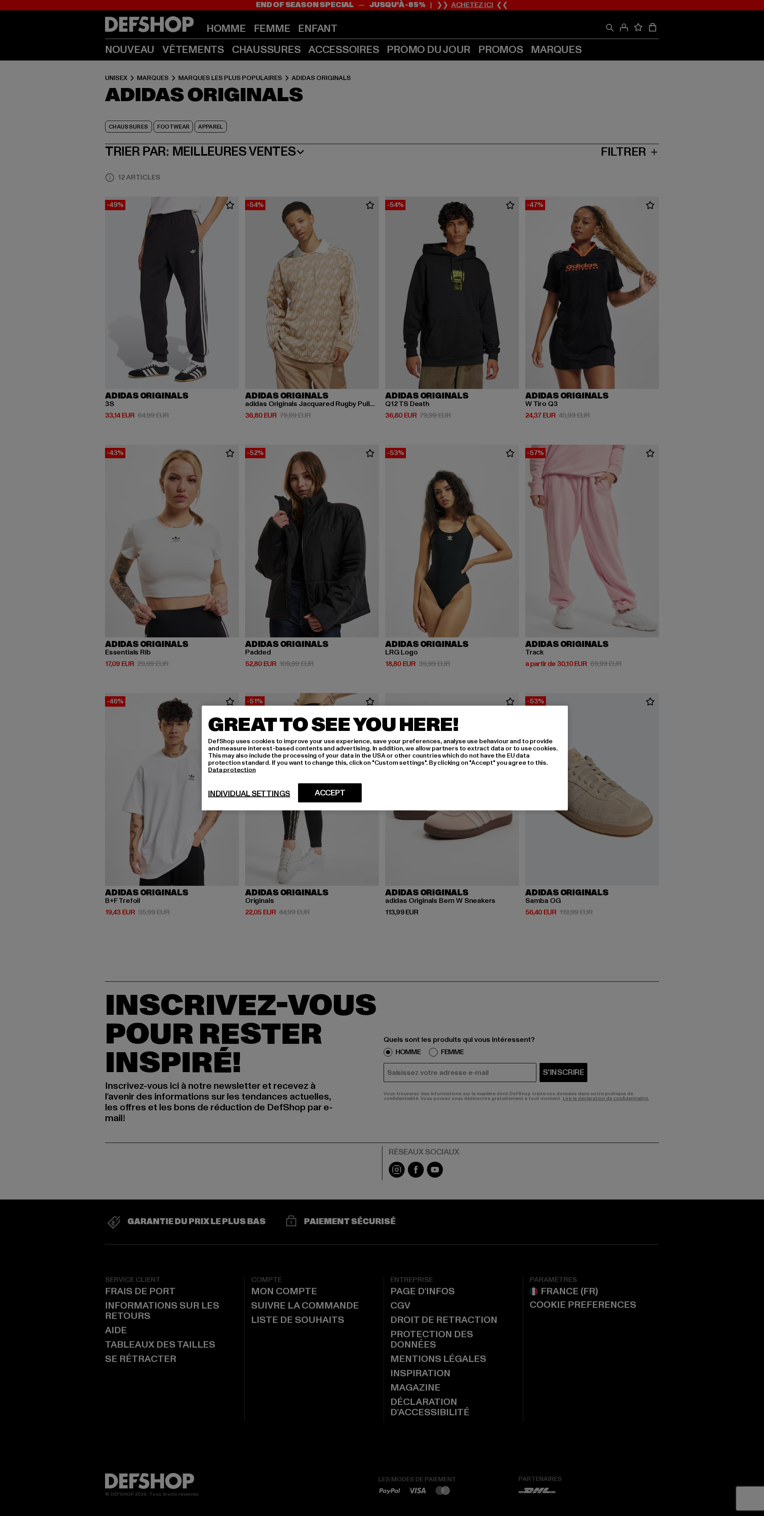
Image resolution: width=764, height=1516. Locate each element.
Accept (330, 793)
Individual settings (249, 794)
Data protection (232, 770)
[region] (385, 758)
